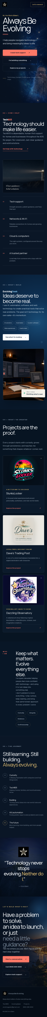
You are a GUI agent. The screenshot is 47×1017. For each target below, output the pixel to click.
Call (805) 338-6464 (16, 967)
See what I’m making (16, 337)
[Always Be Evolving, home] (16, 4)
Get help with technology (15, 149)
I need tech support (20, 53)
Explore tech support (16, 974)
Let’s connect (37, 5)
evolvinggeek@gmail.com (11, 1007)
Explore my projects (20, 68)
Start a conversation (16, 959)
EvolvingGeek (16, 1004)
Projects (26, 1004)
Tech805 (6, 1004)
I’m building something (20, 60)
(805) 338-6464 (28, 1007)
